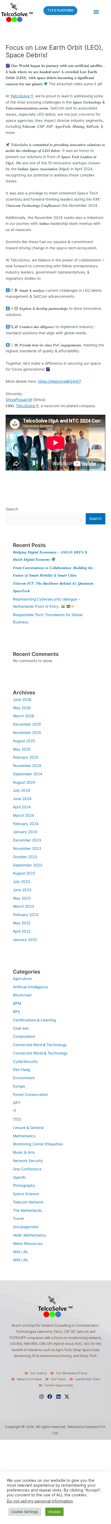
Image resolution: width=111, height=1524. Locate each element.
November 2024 (27, 765)
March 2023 (23, 906)
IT (14, 1111)
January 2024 (25, 832)
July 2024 (21, 790)
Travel (18, 1218)
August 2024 (24, 782)
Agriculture (22, 978)
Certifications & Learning (34, 1020)
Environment (24, 1078)
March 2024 (23, 815)
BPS (16, 1012)
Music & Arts (24, 1152)
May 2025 (21, 749)
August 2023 (24, 873)
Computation (24, 1036)
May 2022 (21, 923)
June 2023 (22, 890)
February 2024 (26, 824)
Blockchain (22, 995)
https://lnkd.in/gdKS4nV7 (59, 381)
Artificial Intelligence (30, 987)
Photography (24, 1185)
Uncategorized (25, 1227)
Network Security (28, 1161)
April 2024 (22, 807)
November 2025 (27, 732)
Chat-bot (21, 1028)
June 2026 (22, 699)
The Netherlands (27, 1210)
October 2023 (25, 857)
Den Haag (21, 1069)
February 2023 (26, 914)
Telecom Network (28, 1202)
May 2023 (22, 898)
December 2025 (27, 724)
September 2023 (27, 865)
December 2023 (27, 840)
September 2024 (27, 774)
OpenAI (19, 1177)
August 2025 (24, 741)
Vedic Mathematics (29, 1235)
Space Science (26, 1194)
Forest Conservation (30, 1094)
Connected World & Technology (40, 1053)
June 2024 (22, 799)
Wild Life (20, 1252)
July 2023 (21, 881)
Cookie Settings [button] (24, 1511)
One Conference (27, 1169)
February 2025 (25, 757)
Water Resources (28, 1243)
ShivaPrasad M (19, 399)
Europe (19, 1086)
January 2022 (25, 939)
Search (12, 509)
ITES (17, 1119)
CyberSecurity (25, 1061)
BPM (17, 1003)
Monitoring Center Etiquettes (38, 1144)
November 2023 (27, 848)
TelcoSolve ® (22, 96)
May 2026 (22, 708)
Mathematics (24, 1136)
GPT (16, 1103)
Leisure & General (28, 1127)
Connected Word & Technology (40, 1045)
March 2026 (23, 716)
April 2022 (21, 931)
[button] (96, 11)
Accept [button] (54, 1511)
